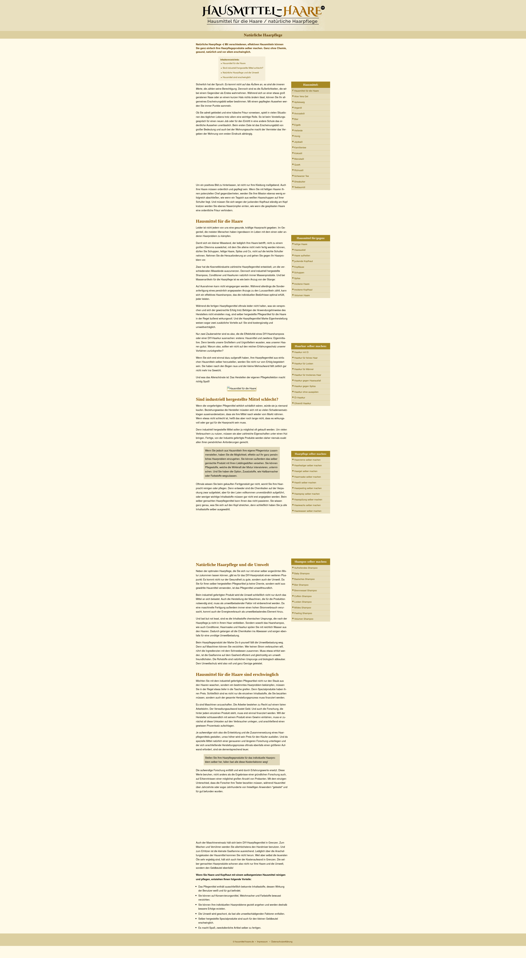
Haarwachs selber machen (307, 505)
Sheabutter (299, 181)
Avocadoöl (299, 113)
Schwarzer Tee (301, 176)
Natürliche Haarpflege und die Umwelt (241, 72)
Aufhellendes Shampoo (306, 567)
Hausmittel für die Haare (234, 63)
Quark (297, 164)
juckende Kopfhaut (303, 261)
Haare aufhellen (302, 255)
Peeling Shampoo (303, 613)
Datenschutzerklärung (281, 941)
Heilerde (298, 130)
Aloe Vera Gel (301, 96)
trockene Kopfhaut (303, 289)
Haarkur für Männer (304, 369)
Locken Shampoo (303, 601)
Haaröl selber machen (305, 482)
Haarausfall (300, 249)
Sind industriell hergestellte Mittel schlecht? (243, 67)
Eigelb (297, 124)
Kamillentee (300, 147)
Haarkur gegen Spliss (305, 386)
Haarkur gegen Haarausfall (307, 380)
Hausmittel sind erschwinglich (237, 77)
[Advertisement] (242, 160)
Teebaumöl (299, 187)
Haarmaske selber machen (307, 476)
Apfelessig (299, 102)
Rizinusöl (298, 170)
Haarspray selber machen (307, 493)
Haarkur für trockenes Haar (307, 374)
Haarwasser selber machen (307, 510)
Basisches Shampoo (304, 579)
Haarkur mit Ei (301, 352)
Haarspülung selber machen (308, 499)
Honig (297, 136)
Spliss (297, 278)
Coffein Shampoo (303, 596)
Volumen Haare (302, 295)
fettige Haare (300, 244)
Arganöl (298, 107)
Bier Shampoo (301, 584)
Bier (296, 119)
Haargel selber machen (305, 471)
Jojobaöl (298, 141)
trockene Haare (301, 283)
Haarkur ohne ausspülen (306, 391)
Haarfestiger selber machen (308, 465)
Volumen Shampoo (303, 618)
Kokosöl (298, 153)
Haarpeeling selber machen (308, 488)
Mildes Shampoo (302, 607)
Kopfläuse (299, 266)
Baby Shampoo (302, 573)
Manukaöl (299, 158)
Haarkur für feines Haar (306, 357)
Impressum (262, 941)
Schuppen (299, 272)
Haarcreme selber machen (307, 459)
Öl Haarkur (299, 397)
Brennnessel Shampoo (305, 590)
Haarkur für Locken (303, 363)
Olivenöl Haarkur (302, 403)
